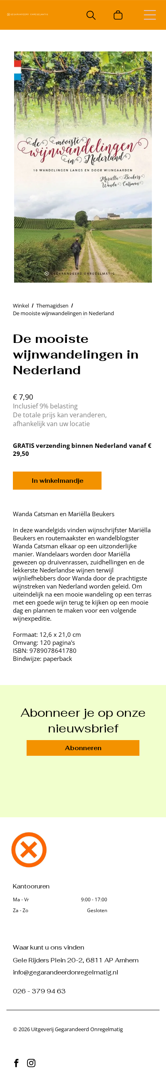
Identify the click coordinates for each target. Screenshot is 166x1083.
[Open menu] (150, 15)
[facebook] (16, 1064)
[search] (91, 16)
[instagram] (31, 1064)
